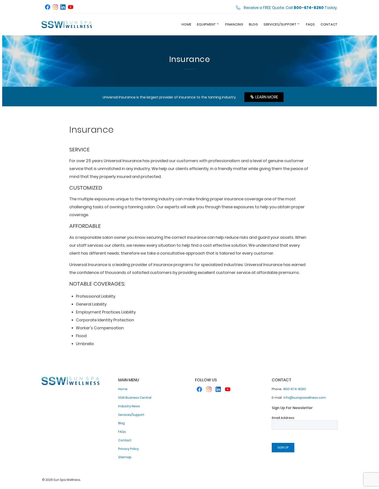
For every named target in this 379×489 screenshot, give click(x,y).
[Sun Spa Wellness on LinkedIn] (63, 7)
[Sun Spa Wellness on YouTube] (70, 7)
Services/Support (280, 24)
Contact (329, 24)
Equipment (206, 24)
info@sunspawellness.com (305, 397)
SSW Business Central (134, 397)
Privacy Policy (128, 449)
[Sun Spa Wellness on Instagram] (55, 7)
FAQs (310, 24)
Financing (234, 24)
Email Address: (283, 418)
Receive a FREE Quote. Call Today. (291, 7)
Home (186, 24)
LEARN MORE (266, 97)
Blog (253, 24)
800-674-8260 (294, 389)
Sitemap (124, 457)
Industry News (129, 406)
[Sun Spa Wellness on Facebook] (47, 7)
